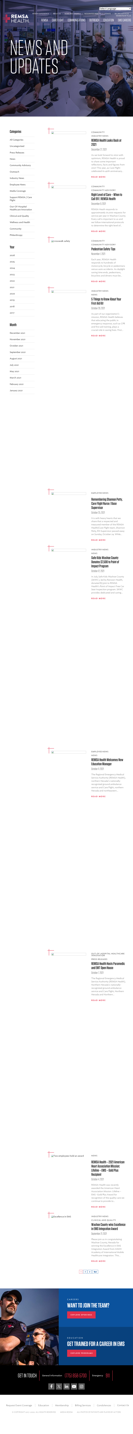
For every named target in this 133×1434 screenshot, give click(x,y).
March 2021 (15, 377)
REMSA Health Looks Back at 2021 (106, 142)
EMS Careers (124, 20)
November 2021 (17, 339)
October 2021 (16, 345)
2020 (12, 293)
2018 (12, 306)
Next (95, 1272)
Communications (76, 20)
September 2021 (18, 352)
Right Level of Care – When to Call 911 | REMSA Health (106, 196)
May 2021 (14, 371)
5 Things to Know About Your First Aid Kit (106, 301)
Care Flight (58, 20)
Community (15, 229)
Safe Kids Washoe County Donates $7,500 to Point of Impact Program (105, 561)
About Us (57, 13)
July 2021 (14, 365)
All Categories (16, 140)
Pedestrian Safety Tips (103, 249)
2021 (12, 287)
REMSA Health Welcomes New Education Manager (107, 761)
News (12, 159)
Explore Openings (81, 1315)
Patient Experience (40, 13)
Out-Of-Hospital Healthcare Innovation (21, 208)
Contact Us (123, 1405)
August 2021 (16, 358)
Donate (108, 13)
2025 (12, 261)
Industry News (17, 178)
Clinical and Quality (19, 216)
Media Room (66, 1412)
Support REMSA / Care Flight (21, 198)
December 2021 (17, 333)
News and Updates (73, 13)
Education (108, 20)
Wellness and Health (20, 222)
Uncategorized (17, 146)
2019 (12, 300)
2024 (12, 268)
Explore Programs (82, 1353)
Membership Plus (123, 16)
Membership (62, 1405)
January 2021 (16, 390)
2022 (12, 281)
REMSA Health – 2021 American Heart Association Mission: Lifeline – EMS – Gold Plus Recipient (107, 1168)
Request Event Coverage (19, 1405)
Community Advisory (20, 165)
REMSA (44, 20)
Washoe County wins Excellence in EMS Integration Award (108, 1226)
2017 (12, 313)
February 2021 (17, 384)
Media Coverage (18, 191)
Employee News (18, 184)
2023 (12, 274)
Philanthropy (16, 235)
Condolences (104, 1405)
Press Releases (17, 152)
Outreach (94, 20)
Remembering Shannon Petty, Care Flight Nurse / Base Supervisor (107, 503)
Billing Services (122, 13)
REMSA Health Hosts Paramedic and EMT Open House (108, 965)
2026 (12, 255)
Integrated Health (92, 13)
